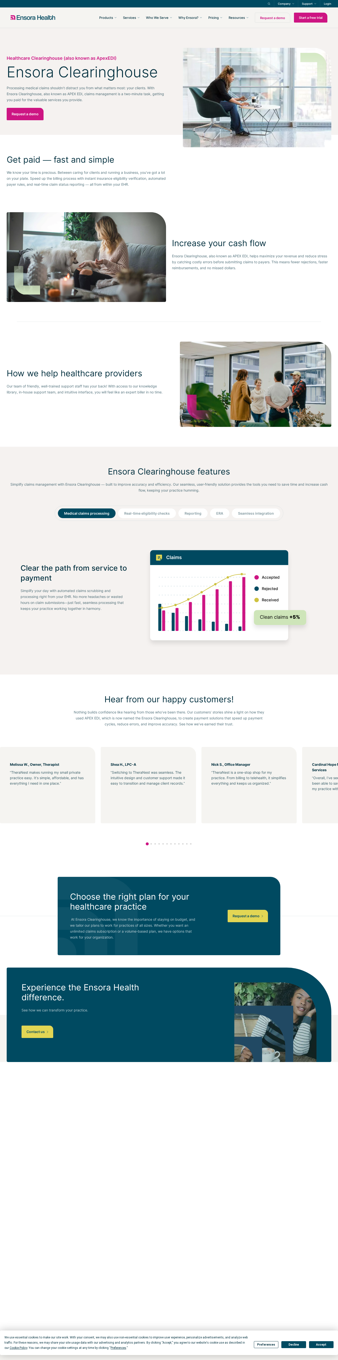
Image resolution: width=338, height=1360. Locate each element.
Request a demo (272, 18)
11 (187, 844)
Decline (294, 1344)
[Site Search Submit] (269, 3)
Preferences (266, 1344)
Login (327, 3)
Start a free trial (310, 18)
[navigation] (195, 17)
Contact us (36, 1032)
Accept (321, 1344)
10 (183, 844)
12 (191, 844)
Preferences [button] (118, 1348)
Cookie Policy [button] (18, 1348)
